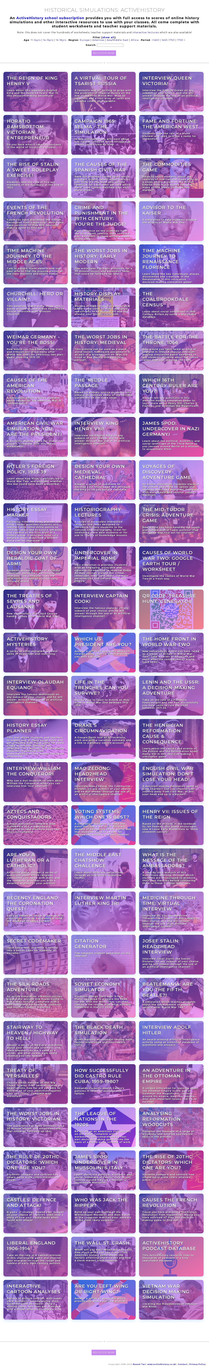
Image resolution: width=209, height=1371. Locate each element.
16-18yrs (61, 40)
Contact (182, 1364)
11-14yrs (36, 40)
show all (108, 37)
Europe (85, 40)
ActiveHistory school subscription (50, 18)
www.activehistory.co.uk (161, 1364)
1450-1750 (168, 40)
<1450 (155, 40)
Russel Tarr (139, 1364)
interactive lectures (146, 32)
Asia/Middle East (117, 40)
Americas (98, 40)
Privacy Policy (197, 1364)
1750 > (181, 40)
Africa (134, 40)
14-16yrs (48, 40)
